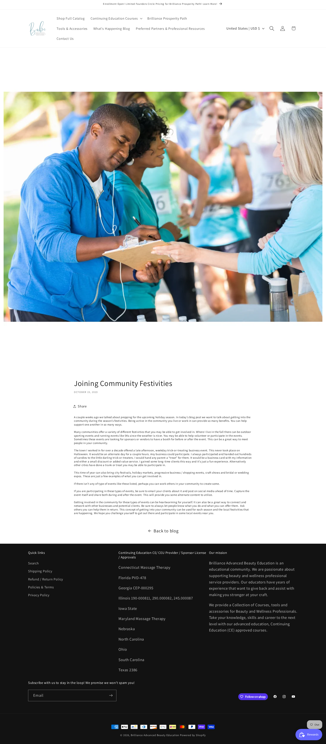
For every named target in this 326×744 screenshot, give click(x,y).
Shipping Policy (40, 571)
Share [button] (82, 406)
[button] (116, 18)
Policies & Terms (41, 587)
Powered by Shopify (193, 735)
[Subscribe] (110, 695)
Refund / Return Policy (45, 579)
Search (33, 563)
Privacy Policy (38, 595)
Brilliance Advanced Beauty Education (155, 735)
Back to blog (166, 531)
